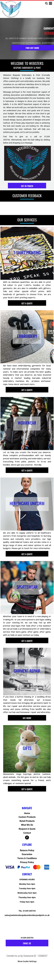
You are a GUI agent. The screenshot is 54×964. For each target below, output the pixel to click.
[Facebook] (27, 837)
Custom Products (27, 817)
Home (27, 813)
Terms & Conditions (27, 858)
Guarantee (27, 854)
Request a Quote (27, 829)
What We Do (27, 825)
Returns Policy (27, 850)
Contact (27, 833)
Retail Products (27, 821)
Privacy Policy (27, 862)
